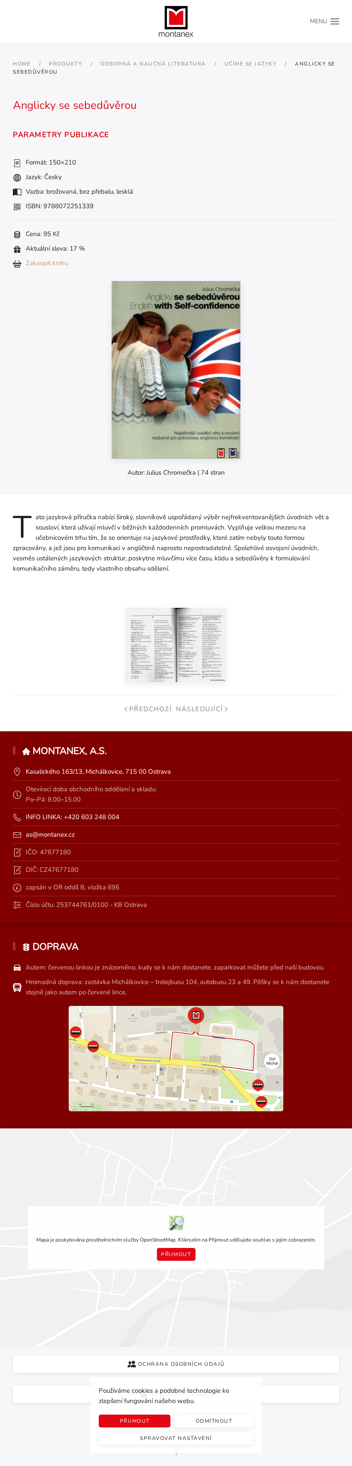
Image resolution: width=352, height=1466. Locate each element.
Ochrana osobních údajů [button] (181, 1364)
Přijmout (176, 1254)
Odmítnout (214, 1421)
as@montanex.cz (50, 834)
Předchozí (150, 709)
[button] (325, 21)
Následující (199, 709)
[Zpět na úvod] (176, 21)
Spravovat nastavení (176, 1438)
